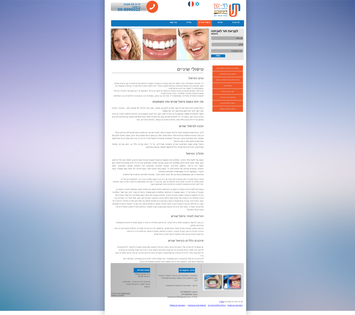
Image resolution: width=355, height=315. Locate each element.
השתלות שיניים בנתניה (228, 97)
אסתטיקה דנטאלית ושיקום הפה (228, 68)
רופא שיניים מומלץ (177, 305)
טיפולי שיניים (204, 22)
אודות (220, 22)
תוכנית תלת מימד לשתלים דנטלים (227, 80)
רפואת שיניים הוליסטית (228, 74)
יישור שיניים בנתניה (227, 91)
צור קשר (173, 22)
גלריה (188, 22)
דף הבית (236, 22)
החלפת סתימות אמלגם (228, 109)
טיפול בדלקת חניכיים (227, 103)
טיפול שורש (228, 86)
